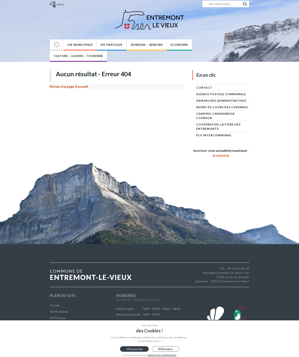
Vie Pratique (111, 44)
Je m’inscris (220, 155)
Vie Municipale (80, 44)
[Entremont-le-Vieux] (149, 19)
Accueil (54, 305)
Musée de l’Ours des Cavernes (222, 107)
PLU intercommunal (214, 135)
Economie (179, 44)
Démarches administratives (221, 100)
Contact (204, 87)
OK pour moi (134, 349)
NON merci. (165, 349)
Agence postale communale (221, 94)
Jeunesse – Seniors (146, 44)
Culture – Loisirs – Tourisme (78, 56)
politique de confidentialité (161, 355)
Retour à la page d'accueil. (69, 86)
